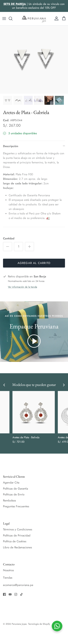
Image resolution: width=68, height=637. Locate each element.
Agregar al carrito (34, 263)
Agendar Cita (11, 482)
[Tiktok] (21, 594)
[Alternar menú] (4, 18)
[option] (34, 60)
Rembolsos (9, 500)
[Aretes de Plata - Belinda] (33, 412)
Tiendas (7, 578)
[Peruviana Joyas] (34, 18)
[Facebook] (4, 594)
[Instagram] (15, 594)
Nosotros (8, 570)
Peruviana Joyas (19, 624)
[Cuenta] (55, 18)
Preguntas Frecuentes (16, 506)
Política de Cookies (14, 541)
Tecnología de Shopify (39, 624)
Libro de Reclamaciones (17, 547)
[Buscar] (12, 18)
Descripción (10, 146)
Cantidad (8, 239)
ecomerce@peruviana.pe (18, 585)
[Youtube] (10, 594)
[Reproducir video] (34, 341)
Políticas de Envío (13, 494)
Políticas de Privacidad (16, 535)
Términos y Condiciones (17, 529)
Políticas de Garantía (15, 488)
